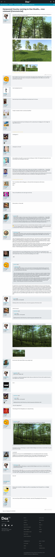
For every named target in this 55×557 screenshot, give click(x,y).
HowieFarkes (5, 19)
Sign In (4, 511)
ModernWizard (6, 257)
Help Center (26, 524)
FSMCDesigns (5, 82)
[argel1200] (6, 411)
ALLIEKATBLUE (6, 197)
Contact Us (26, 520)
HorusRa (5, 93)
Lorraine (5, 127)
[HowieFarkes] (6, 16)
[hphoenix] (6, 233)
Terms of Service (34, 552)
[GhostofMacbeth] (6, 478)
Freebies (40, 545)
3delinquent (5, 492)
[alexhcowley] (6, 183)
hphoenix (5, 236)
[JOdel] (6, 160)
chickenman (5, 104)
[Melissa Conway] (6, 149)
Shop (40, 543)
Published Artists (42, 548)
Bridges (40, 531)
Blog (40, 522)
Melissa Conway (6, 152)
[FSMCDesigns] (6, 79)
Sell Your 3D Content (27, 527)
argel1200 (5, 414)
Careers (40, 529)
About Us (40, 524)
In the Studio (26, 543)
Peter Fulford (5, 457)
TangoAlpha (5, 220)
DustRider (5, 503)
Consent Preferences (27, 536)
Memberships (41, 520)
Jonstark (5, 174)
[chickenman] (6, 101)
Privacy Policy (40, 552)
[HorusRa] (6, 90)
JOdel (4, 163)
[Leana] (6, 136)
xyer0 (4, 116)
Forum (25, 548)
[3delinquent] (6, 489)
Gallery (25, 545)
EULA (44, 552)
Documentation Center (27, 531)
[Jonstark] (6, 171)
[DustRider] (6, 500)
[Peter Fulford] (6, 454)
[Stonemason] (6, 385)
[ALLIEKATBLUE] (6, 194)
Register (8, 511)
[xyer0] (6, 113)
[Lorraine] (6, 124)
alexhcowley (5, 186)
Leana (4, 139)
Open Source (26, 534)
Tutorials (25, 522)
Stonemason (5, 388)
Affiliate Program (26, 529)
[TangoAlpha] (6, 217)
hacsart (4, 208)
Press (40, 527)
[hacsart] (6, 205)
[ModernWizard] (6, 254)
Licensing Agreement (27, 552)
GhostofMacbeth (6, 481)
